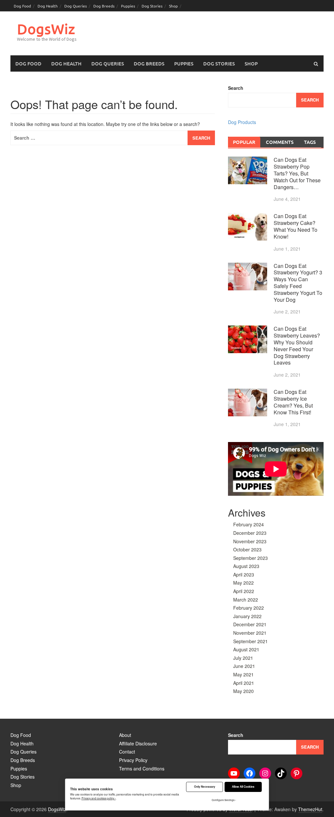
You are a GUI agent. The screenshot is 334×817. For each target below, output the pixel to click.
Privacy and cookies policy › (99, 798)
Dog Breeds (103, 5)
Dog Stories (152, 5)
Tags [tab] (310, 142)
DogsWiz (46, 29)
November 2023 (249, 541)
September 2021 (250, 641)
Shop (173, 5)
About (125, 735)
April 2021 (243, 683)
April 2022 (243, 591)
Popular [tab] (244, 142)
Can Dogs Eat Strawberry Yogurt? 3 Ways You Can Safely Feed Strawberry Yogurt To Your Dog (298, 282)
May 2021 (243, 674)
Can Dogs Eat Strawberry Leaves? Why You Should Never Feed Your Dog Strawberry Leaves (297, 345)
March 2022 (245, 599)
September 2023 (250, 558)
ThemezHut (310, 809)
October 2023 (247, 549)
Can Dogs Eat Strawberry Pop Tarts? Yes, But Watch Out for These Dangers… (297, 173)
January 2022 (247, 616)
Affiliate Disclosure (138, 743)
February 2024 (248, 524)
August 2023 (246, 566)
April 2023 (243, 574)
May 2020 (243, 691)
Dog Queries (75, 5)
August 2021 (246, 649)
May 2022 (243, 582)
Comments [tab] (280, 142)
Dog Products (242, 122)
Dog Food (22, 5)
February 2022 (248, 607)
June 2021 (244, 666)
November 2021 (249, 633)
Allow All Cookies (243, 786)
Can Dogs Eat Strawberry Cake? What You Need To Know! (295, 226)
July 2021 (243, 658)
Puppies (128, 5)
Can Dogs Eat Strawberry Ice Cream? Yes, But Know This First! (293, 402)
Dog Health (48, 5)
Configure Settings (223, 800)
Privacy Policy (133, 760)
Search (235, 88)
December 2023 (249, 533)
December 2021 (249, 624)
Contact (127, 751)
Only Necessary (204, 786)
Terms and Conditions (141, 768)
